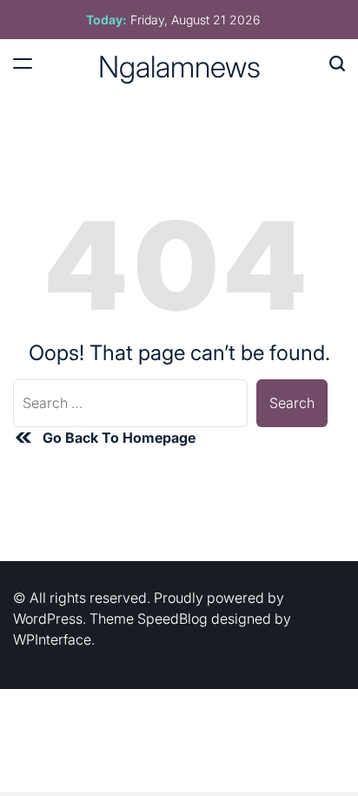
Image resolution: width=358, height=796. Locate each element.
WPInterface (52, 639)
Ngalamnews (179, 67)
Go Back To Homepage (119, 437)
